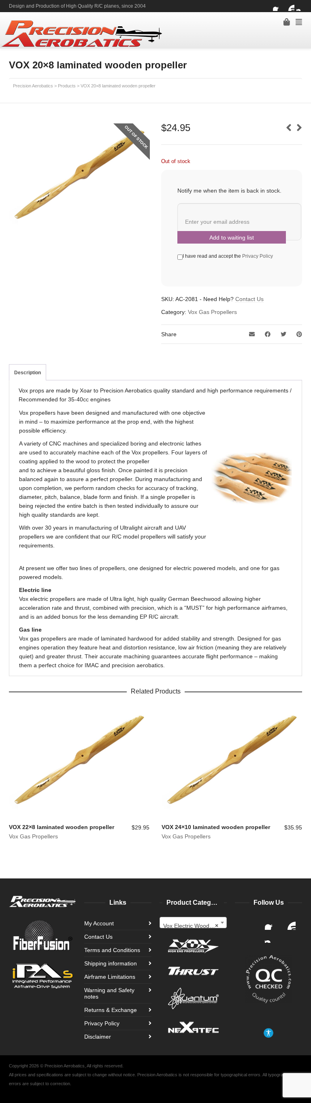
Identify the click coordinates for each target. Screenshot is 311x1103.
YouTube (289, 6)
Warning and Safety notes (109, 993)
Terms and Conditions (112, 950)
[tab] (27, 372)
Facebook (278, 6)
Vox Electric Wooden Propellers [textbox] (194, 926)
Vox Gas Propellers (212, 312)
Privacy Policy (257, 256)
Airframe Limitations (109, 977)
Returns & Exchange (110, 1010)
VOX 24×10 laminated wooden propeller (216, 827)
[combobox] (193, 922)
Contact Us (249, 299)
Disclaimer (97, 1036)
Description (27, 372)
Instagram (301, 6)
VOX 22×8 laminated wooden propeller (61, 827)
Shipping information (110, 963)
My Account (99, 923)
